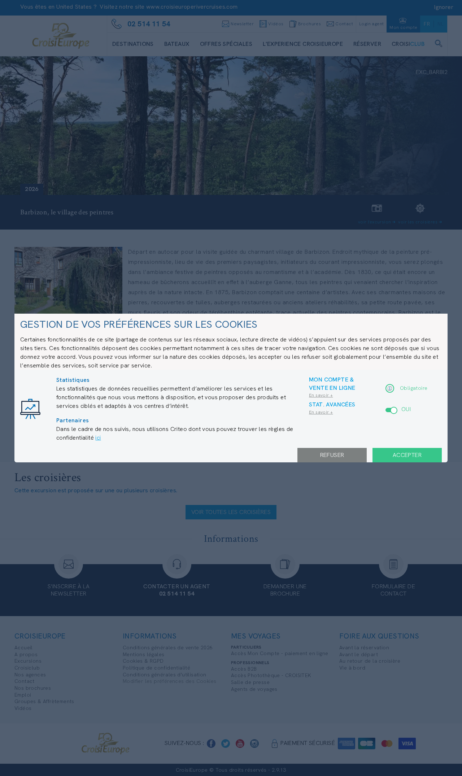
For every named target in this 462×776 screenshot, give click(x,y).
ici (98, 437)
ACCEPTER (407, 455)
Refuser (332, 455)
